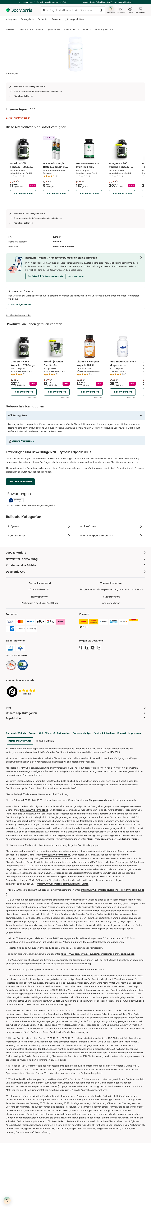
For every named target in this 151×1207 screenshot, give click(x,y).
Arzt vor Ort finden (76, 276)
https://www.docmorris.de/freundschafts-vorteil (112, 839)
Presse (32, 733)
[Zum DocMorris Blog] (81, 647)
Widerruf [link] (50, 733)
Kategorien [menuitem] (11, 19)
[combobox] (73, 10)
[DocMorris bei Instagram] (93, 647)
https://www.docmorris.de (34, 810)
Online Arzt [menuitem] (43, 19)
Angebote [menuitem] (29, 19)
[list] (75, 54)
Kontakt (121, 733)
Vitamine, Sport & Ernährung (30, 29)
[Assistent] (7, 1200)
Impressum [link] (134, 733)
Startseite (10, 29)
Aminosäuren (70, 29)
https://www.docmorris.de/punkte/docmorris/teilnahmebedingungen (97, 954)
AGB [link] (40, 733)
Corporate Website (16, 733)
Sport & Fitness (53, 29)
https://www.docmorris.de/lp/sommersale (113, 800)
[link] (11, 665)
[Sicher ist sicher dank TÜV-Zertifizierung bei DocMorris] (10, 648)
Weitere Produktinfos (23, 441)
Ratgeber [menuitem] (56, 19)
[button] (45, 276)
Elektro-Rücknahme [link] (104, 733)
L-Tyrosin (84, 29)
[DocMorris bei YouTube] (99, 647)
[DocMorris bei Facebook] (87, 647)
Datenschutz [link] (63, 733)
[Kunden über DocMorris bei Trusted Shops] (22, 692)
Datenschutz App (82, 733)
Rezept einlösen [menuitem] (76, 19)
